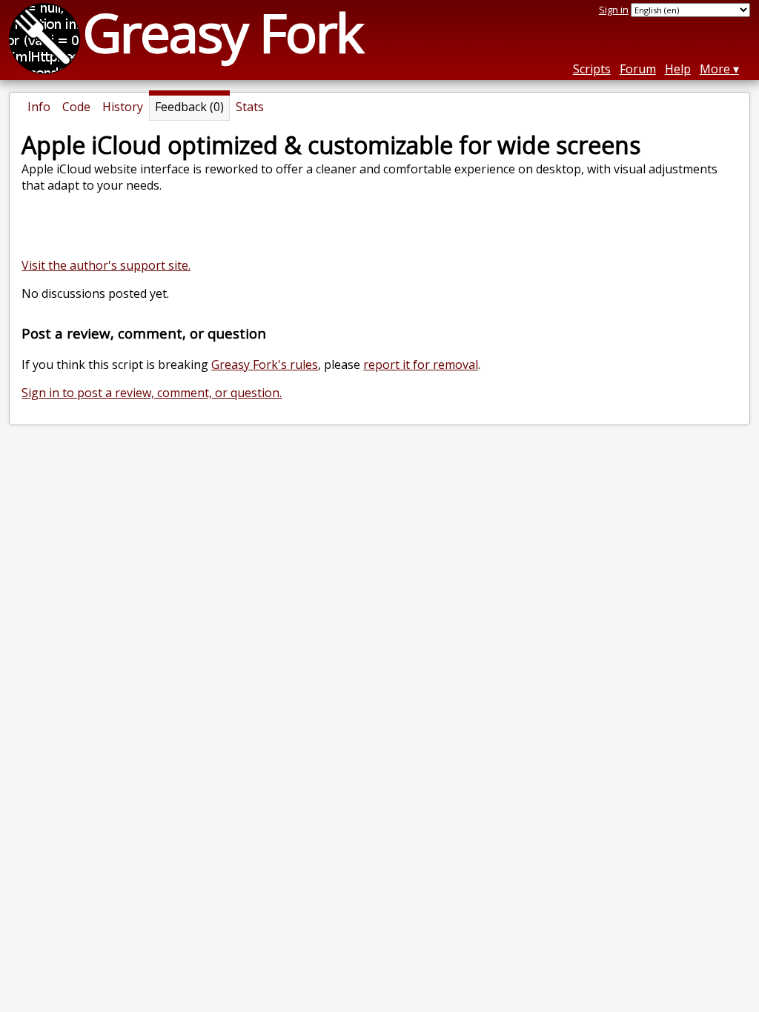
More (715, 69)
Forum (638, 69)
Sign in (614, 9)
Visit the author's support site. (105, 265)
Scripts (592, 69)
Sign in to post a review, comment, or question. (151, 393)
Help (678, 69)
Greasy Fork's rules (264, 364)
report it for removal (420, 364)
